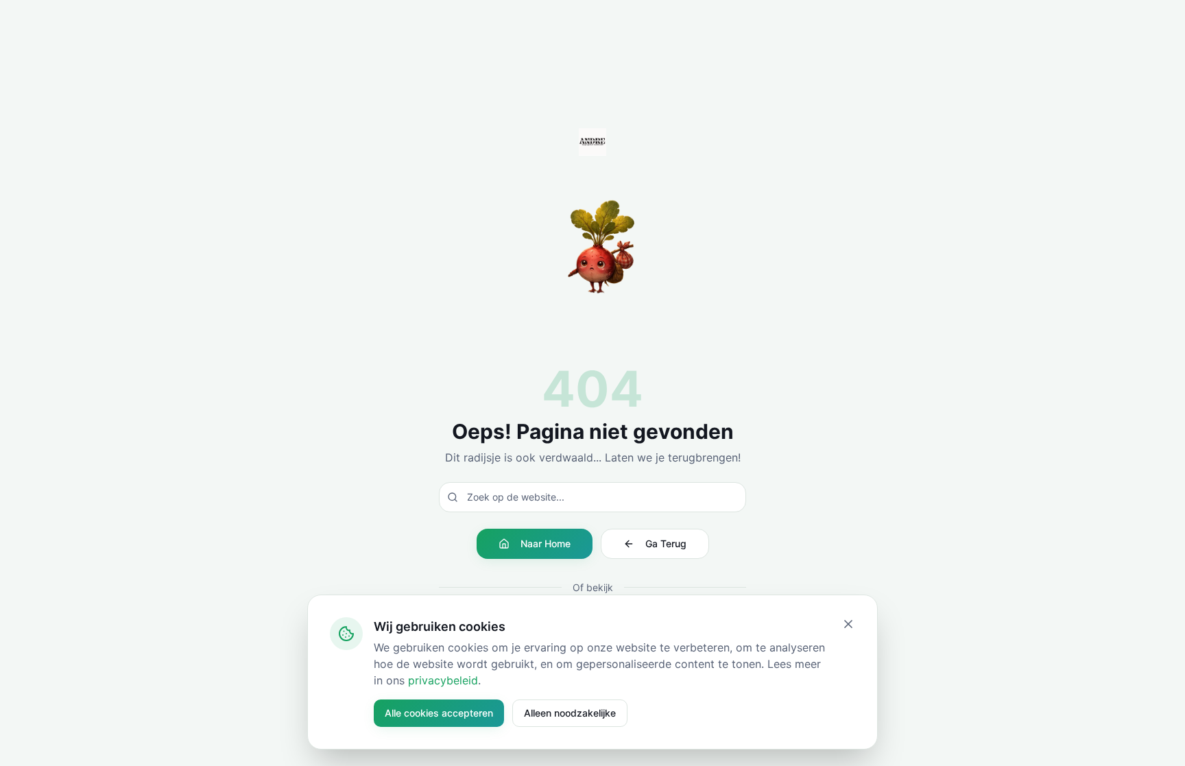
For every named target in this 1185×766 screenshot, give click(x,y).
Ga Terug (665, 543)
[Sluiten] (848, 624)
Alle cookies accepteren (439, 713)
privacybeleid (443, 680)
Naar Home (545, 543)
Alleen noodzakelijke (570, 713)
